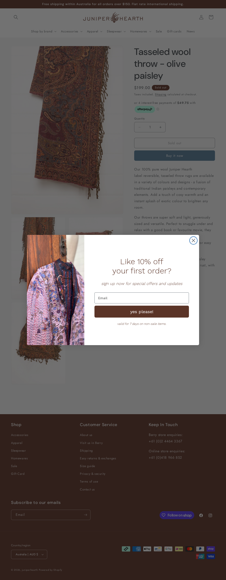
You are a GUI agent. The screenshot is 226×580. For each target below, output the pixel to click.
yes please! (141, 311)
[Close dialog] (193, 240)
